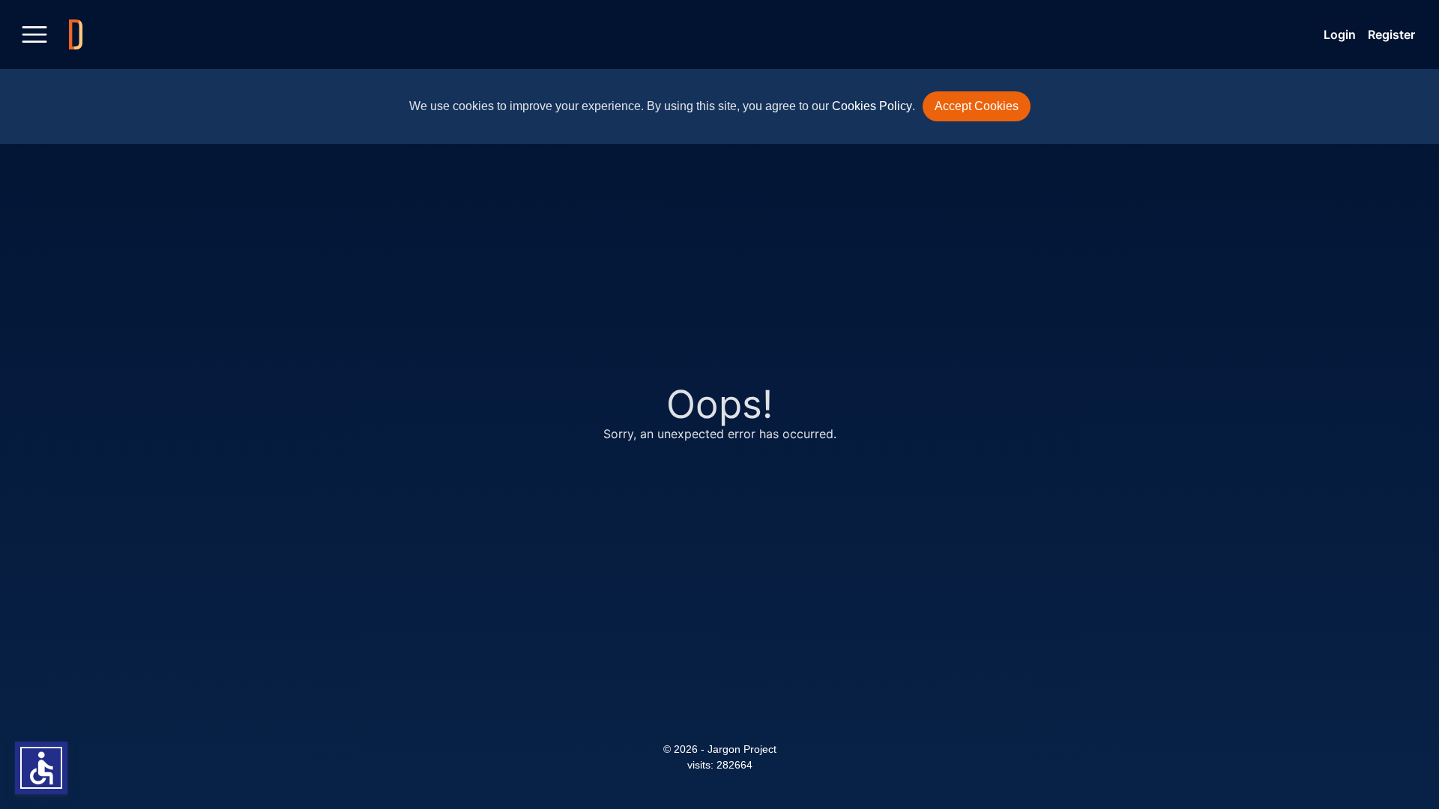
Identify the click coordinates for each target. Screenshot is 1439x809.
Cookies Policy (872, 106)
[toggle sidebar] (34, 34)
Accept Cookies (977, 106)
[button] (41, 768)
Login (1340, 34)
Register (1391, 34)
